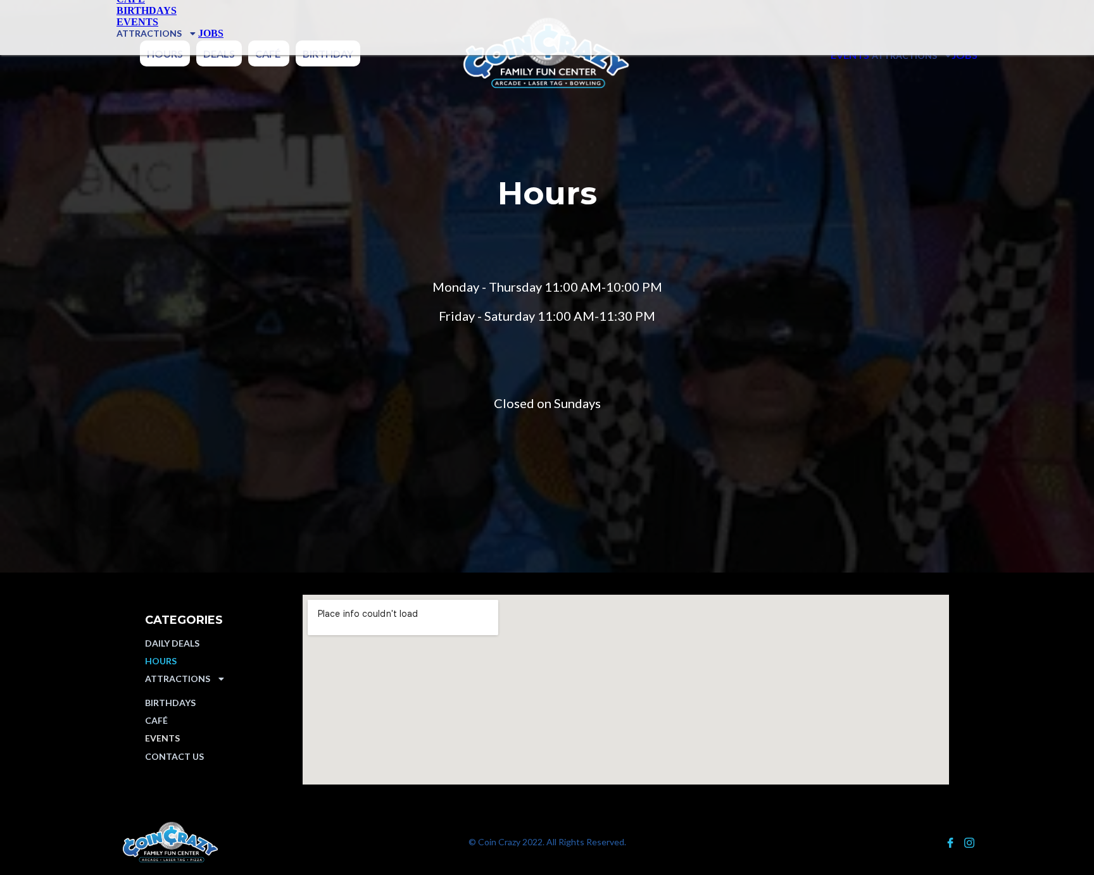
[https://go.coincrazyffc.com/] (251, 842)
